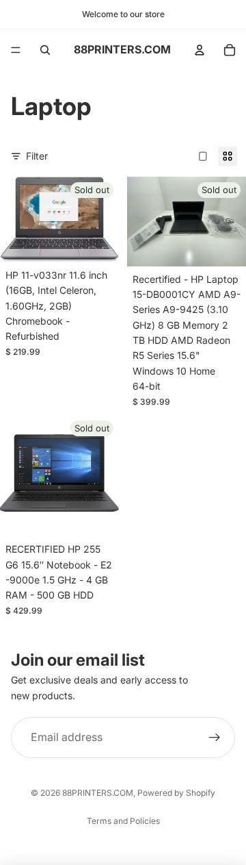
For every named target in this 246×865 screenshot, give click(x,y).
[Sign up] (214, 737)
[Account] (199, 50)
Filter (37, 156)
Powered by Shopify (176, 793)
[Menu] (15, 50)
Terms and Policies (123, 821)
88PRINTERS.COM (97, 793)
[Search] (45, 50)
